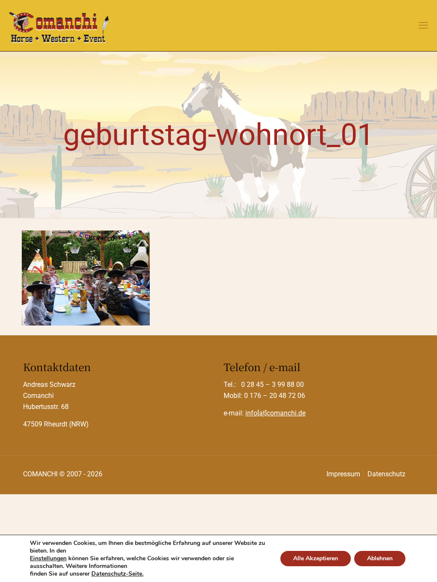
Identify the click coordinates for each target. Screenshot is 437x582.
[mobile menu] (423, 25)
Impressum (343, 474)
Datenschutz (386, 474)
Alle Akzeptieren (315, 558)
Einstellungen (48, 558)
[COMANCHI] (59, 25)
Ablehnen (380, 558)
